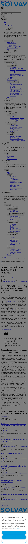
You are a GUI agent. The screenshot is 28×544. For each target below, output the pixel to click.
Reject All (14, 537)
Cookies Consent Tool (14, 541)
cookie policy (17, 528)
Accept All (14, 532)
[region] (14, 528)
